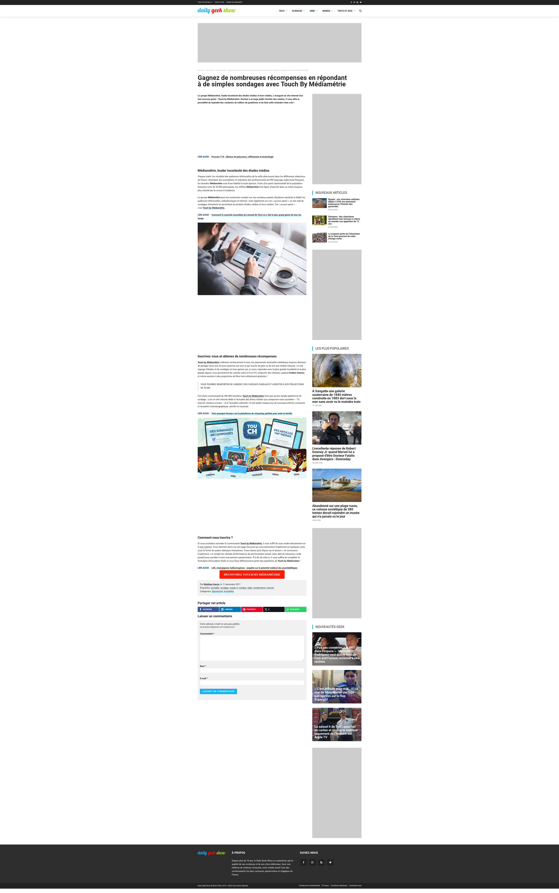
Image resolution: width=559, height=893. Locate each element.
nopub (233, 588)
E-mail (204, 678)
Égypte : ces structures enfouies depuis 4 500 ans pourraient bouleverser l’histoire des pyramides (344, 203)
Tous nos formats (204, 2)
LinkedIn (228, 609)
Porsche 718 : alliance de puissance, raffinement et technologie (243, 156)
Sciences (297, 11)
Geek (312, 11)
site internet (206, 547)
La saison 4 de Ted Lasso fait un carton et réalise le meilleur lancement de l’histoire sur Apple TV (336, 732)
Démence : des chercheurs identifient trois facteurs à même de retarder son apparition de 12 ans (344, 220)
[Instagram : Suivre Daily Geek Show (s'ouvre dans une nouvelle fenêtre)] (354, 2)
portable (215, 588)
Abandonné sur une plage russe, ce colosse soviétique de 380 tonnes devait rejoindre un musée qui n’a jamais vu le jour (335, 511)
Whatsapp (294, 609)
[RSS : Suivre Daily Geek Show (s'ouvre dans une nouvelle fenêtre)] (357, 2)
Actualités (229, 591)
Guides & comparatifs (234, 2)
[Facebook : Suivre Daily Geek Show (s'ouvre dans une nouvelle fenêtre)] (351, 2)
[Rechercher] (360, 11)
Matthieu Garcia (211, 584)
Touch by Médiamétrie (213, 208)
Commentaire (207, 633)
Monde (326, 11)
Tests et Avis (219, 2)
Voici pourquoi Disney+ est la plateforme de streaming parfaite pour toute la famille (252, 413)
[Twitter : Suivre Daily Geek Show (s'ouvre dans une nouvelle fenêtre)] (360, 2)
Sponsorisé (217, 591)
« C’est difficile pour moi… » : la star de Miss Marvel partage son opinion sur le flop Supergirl (336, 694)
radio (249, 588)
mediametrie (259, 588)
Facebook (207, 609)
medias (242, 588)
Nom (203, 666)
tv (237, 588)
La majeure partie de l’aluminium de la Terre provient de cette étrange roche (344, 236)
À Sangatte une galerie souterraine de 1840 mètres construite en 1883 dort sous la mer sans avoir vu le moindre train (336, 396)
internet (270, 588)
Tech (281, 11)
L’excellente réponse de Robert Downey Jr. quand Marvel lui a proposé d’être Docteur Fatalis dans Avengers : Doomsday (334, 454)
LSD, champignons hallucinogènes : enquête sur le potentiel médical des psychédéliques (254, 568)
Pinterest (251, 609)
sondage (224, 588)
